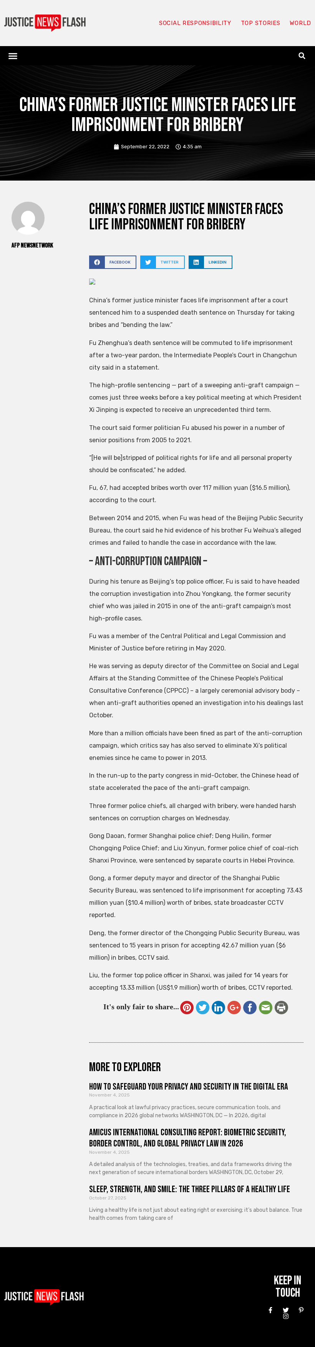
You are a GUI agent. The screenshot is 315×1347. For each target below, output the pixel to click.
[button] (13, 55)
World (300, 23)
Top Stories (260, 23)
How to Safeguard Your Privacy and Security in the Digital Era (188, 1086)
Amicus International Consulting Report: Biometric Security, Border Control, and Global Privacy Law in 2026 (187, 1138)
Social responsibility (195, 23)
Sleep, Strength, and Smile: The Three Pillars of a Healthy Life (189, 1189)
